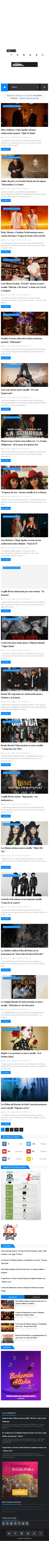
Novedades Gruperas (12, 106)
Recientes (13, 1297)
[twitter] (17, 55)
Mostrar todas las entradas (29, 98)
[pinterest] (36, 55)
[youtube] (30, 55)
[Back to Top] (40, 1533)
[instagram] (24, 55)
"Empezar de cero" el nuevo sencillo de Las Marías (23, 492)
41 (16, 1129)
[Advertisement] (24, 24)
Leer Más (5, 149)
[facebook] (11, 55)
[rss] (43, 55)
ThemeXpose (28, 1538)
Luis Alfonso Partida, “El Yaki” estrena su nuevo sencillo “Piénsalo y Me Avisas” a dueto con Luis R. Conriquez (23, 287)
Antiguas (36, 1297)
